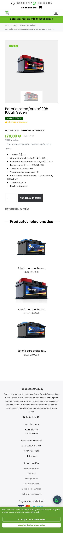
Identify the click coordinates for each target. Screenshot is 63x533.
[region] (31, 520)
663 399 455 (45, 3)
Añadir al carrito (30, 198)
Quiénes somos (31, 468)
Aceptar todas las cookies (31, 525)
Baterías (31, 25)
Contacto (31, 473)
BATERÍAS (24, 209)
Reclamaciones (31, 484)
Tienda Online (18, 25)
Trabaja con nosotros (31, 494)
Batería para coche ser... (31, 268)
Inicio (7, 25)
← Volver (50, 29)
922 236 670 (23, 3)
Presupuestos (31, 478)
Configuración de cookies (31, 519)
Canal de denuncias (31, 489)
